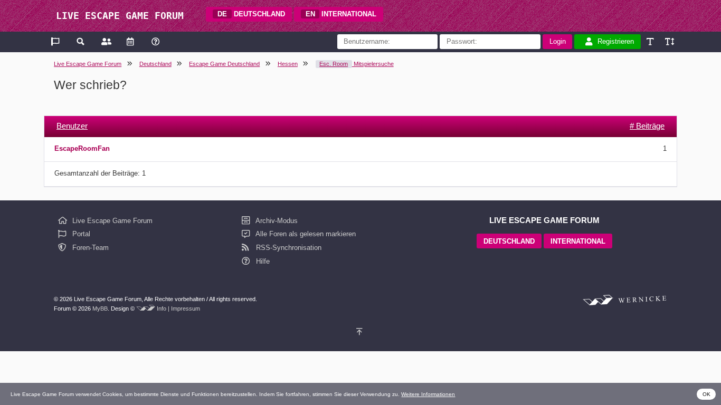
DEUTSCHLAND (251, 14)
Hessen (288, 64)
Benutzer (72, 125)
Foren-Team (89, 248)
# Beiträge (647, 125)
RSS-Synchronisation (287, 248)
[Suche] (81, 41)
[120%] (669, 41)
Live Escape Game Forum (87, 64)
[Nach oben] (361, 332)
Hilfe (262, 261)
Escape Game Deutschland (224, 64)
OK (706, 394)
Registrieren (615, 41)
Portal (80, 234)
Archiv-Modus (276, 221)
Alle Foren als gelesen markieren (305, 234)
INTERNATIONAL (341, 14)
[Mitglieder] (105, 41)
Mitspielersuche (356, 64)
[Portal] (56, 41)
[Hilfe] (155, 41)
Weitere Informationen (428, 394)
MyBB (100, 308)
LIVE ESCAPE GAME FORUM (120, 15)
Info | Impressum (178, 308)
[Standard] (651, 41)
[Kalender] (130, 41)
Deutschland (155, 64)
